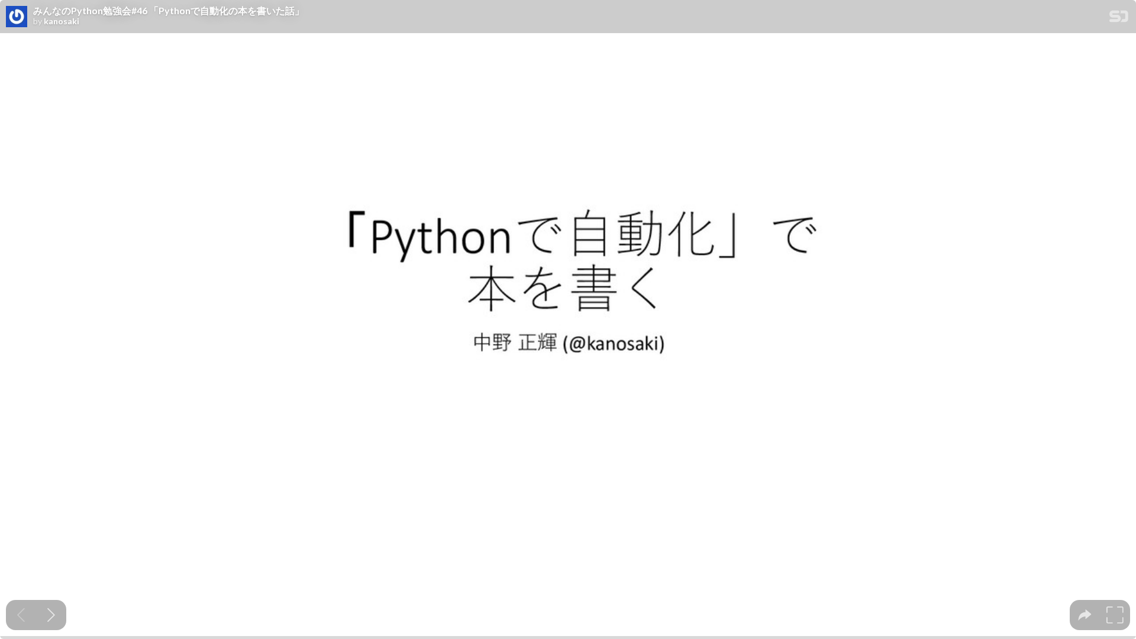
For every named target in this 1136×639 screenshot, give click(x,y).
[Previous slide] (21, 615)
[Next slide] (51, 615)
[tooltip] (1085, 615)
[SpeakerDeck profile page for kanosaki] (16, 17)
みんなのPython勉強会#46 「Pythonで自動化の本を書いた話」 (168, 10)
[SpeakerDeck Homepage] (1118, 18)
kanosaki (61, 21)
